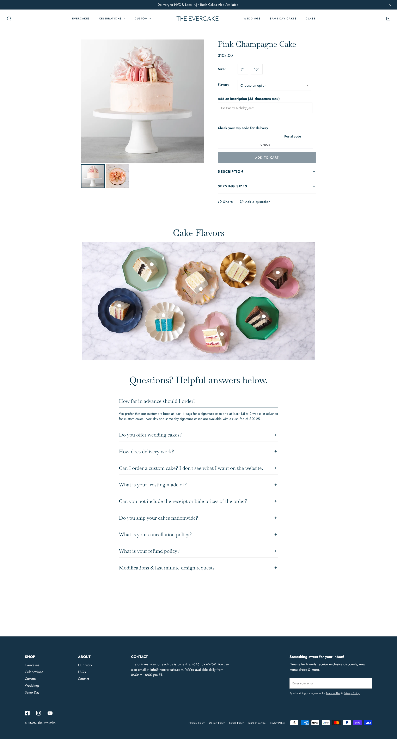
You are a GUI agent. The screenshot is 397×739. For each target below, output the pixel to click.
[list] (142, 101)
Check (265, 145)
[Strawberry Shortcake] (222, 334)
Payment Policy (196, 723)
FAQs (82, 671)
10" (256, 69)
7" (242, 69)
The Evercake (46, 723)
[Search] (9, 19)
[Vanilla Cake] (119, 305)
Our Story (85, 664)
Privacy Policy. (352, 693)
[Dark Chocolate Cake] (264, 316)
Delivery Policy (217, 723)
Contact (83, 678)
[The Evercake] (197, 19)
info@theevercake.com (166, 669)
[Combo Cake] (151, 264)
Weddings (32, 685)
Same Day (32, 692)
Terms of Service (256, 723)
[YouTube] (50, 713)
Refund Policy (236, 723)
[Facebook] (27, 713)
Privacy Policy (277, 723)
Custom (30, 678)
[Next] (193, 102)
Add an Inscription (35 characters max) (249, 98)
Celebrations (34, 671)
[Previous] (91, 102)
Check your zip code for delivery (243, 128)
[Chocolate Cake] (278, 272)
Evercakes (32, 664)
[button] (388, 19)
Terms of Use (333, 693)
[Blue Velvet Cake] (163, 315)
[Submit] (366, 683)
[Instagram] (38, 713)
